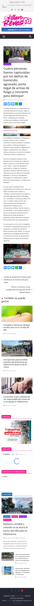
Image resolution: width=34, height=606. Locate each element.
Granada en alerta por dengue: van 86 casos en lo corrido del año (16, 327)
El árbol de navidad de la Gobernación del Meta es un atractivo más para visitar (17, 279)
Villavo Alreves (21, 538)
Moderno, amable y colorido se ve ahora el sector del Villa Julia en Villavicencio (15, 529)
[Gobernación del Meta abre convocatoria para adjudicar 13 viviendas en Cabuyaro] (8, 572)
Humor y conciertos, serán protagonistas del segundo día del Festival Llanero (18, 289)
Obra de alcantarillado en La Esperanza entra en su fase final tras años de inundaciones (22, 557)
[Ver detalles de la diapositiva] (17, 30)
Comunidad (7, 516)
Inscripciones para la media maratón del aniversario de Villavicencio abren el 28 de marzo (15, 363)
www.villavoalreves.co (10, 130)
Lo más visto (7, 64)
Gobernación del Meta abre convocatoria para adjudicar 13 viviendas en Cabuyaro (22, 571)
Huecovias (14, 516)
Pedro (21, 100)
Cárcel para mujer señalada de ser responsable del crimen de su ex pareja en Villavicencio (16, 399)
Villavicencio (7, 520)
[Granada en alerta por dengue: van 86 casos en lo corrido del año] (17, 307)
